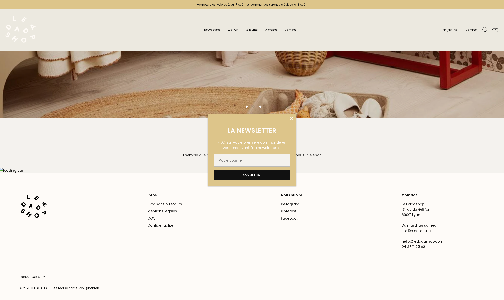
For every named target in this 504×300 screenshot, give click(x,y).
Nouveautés (212, 30)
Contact (290, 30)
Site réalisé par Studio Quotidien (75, 288)
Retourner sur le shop (303, 155)
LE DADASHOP (40, 288)
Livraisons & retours (164, 204)
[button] (247, 107)
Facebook (289, 218)
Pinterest (288, 211)
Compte (471, 30)
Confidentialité (160, 225)
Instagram (290, 204)
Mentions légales (162, 211)
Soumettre (252, 175)
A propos (271, 30)
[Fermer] (291, 118)
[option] (252, 59)
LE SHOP (233, 30)
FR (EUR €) (450, 30)
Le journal (252, 30)
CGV (151, 218)
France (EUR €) (31, 277)
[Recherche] (485, 30)
